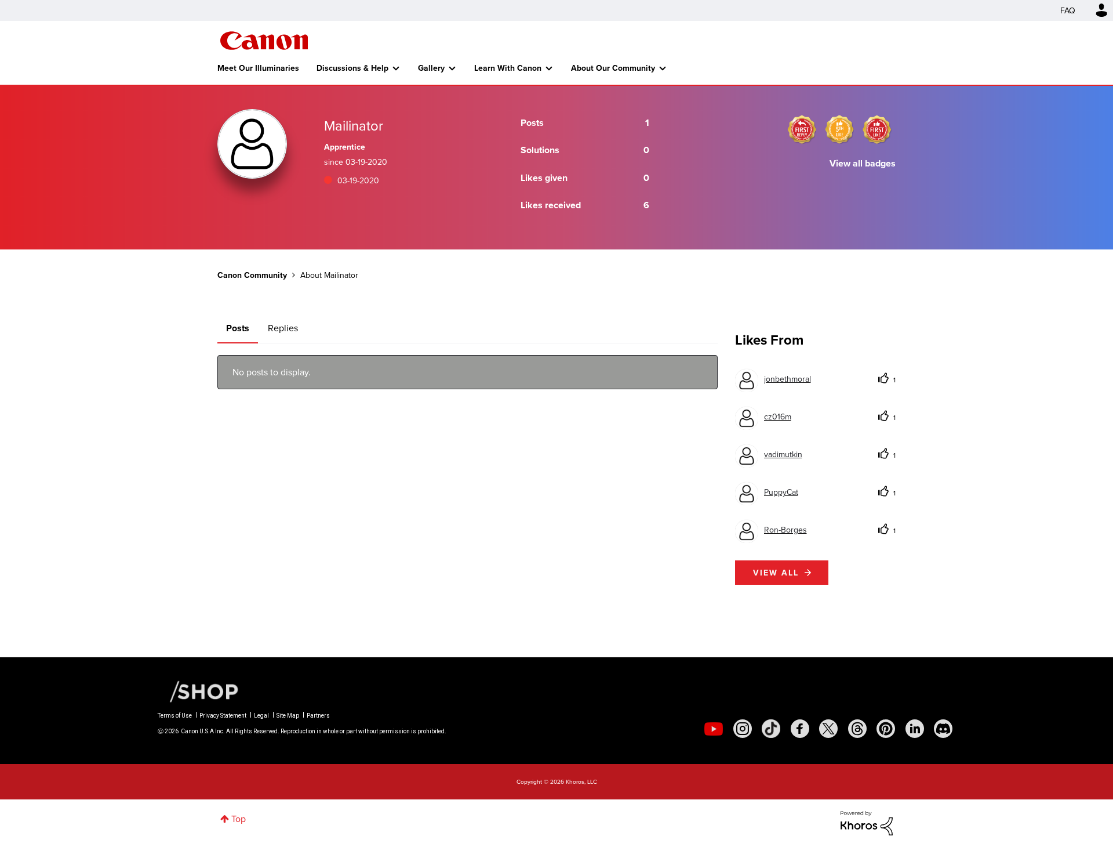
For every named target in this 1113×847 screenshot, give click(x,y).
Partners (318, 715)
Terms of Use (175, 715)
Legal (261, 715)
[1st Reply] (801, 129)
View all (776, 572)
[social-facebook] (800, 728)
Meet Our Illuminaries (258, 68)
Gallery (431, 68)
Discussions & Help (352, 68)
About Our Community (613, 68)
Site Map (288, 715)
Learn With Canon (507, 68)
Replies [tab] (283, 327)
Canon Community (264, 40)
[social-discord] (943, 728)
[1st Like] (877, 129)
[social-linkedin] (914, 728)
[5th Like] (839, 129)
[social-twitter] (828, 728)
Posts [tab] (237, 328)
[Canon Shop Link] (198, 691)
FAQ (1067, 10)
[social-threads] (857, 728)
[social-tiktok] (771, 728)
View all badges (863, 163)
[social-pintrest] (885, 728)
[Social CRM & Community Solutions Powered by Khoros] (867, 822)
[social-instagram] (742, 728)
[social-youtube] (713, 728)
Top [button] (238, 818)
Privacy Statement (222, 715)
